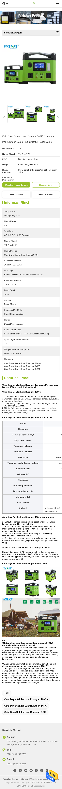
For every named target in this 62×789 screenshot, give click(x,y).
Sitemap (24, 779)
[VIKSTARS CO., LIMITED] (32, 3)
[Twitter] (15, 771)
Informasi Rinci (16, 194)
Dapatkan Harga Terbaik (16, 185)
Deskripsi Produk (45, 194)
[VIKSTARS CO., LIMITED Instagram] (25, 771)
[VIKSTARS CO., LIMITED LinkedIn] (36, 771)
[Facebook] (20, 771)
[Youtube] (31, 771)
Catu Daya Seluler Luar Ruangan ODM (25, 712)
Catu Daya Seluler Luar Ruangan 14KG (25, 706)
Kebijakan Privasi (10, 779)
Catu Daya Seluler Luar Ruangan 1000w (26, 699)
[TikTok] (41, 771)
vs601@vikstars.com (16, 763)
